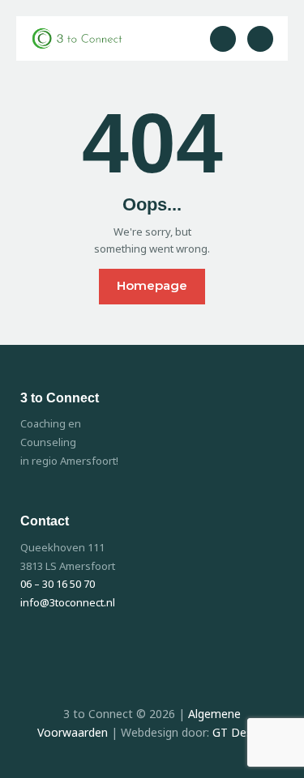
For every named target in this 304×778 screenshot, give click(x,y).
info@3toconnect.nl (69, 602)
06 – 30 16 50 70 (57, 583)
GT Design (240, 732)
